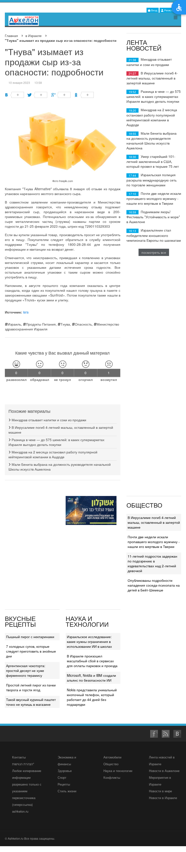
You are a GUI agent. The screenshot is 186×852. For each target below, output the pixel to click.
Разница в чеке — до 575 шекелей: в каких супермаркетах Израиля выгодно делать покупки (56, 442)
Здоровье (65, 770)
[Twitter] (38, 95)
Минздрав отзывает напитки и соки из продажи (48, 419)
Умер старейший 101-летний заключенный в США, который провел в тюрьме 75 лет (152, 161)
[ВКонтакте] (14, 95)
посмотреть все (153, 252)
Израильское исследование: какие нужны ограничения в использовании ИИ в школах (89, 641)
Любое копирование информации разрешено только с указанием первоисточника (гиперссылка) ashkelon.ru (26, 791)
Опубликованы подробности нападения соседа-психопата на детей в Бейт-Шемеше (154, 585)
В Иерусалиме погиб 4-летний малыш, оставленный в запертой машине (152, 78)
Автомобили (112, 757)
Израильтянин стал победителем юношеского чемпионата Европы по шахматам (153, 235)
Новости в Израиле (163, 797)
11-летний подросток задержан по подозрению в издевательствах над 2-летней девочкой (152, 563)
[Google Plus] (61, 95)
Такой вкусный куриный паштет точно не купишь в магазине (31, 702)
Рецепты (64, 784)
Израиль (14, 324)
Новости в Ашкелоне (164, 770)
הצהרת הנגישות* (23, 764)
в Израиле (33, 35)
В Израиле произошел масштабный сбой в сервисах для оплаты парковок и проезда (92, 661)
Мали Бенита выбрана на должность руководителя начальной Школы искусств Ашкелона (151, 140)
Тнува (65, 324)
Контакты (19, 757)
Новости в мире (160, 791)
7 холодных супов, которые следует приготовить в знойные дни (31, 651)
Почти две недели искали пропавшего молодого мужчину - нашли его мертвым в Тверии (153, 198)
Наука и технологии (117, 770)
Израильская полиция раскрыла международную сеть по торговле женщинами (151, 179)
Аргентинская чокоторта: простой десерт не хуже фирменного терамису (25, 670)
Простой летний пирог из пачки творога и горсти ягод (31, 687)
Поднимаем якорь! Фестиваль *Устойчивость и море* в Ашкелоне (153, 216)
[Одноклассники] (84, 95)
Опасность (83, 324)
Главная (11, 35)
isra (26, 312)
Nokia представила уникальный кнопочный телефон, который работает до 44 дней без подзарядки (92, 697)
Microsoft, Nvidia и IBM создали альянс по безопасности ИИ (91, 678)
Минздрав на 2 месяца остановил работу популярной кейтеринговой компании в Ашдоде (52, 454)
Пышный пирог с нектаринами (30, 636)
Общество (110, 764)
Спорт (62, 777)
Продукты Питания (41, 324)
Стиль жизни (67, 791)
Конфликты (111, 777)
